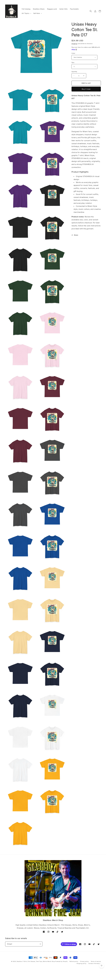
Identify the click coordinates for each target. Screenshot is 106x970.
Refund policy (74, 961)
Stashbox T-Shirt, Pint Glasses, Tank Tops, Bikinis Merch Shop (36, 961)
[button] (26, 13)
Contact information (94, 963)
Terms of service (96, 961)
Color (73, 53)
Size (73, 62)
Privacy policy (84, 961)
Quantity (74, 71)
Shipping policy (81, 963)
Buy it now (86, 89)
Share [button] (76, 235)
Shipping (74, 43)
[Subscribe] (40, 944)
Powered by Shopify (61, 961)
